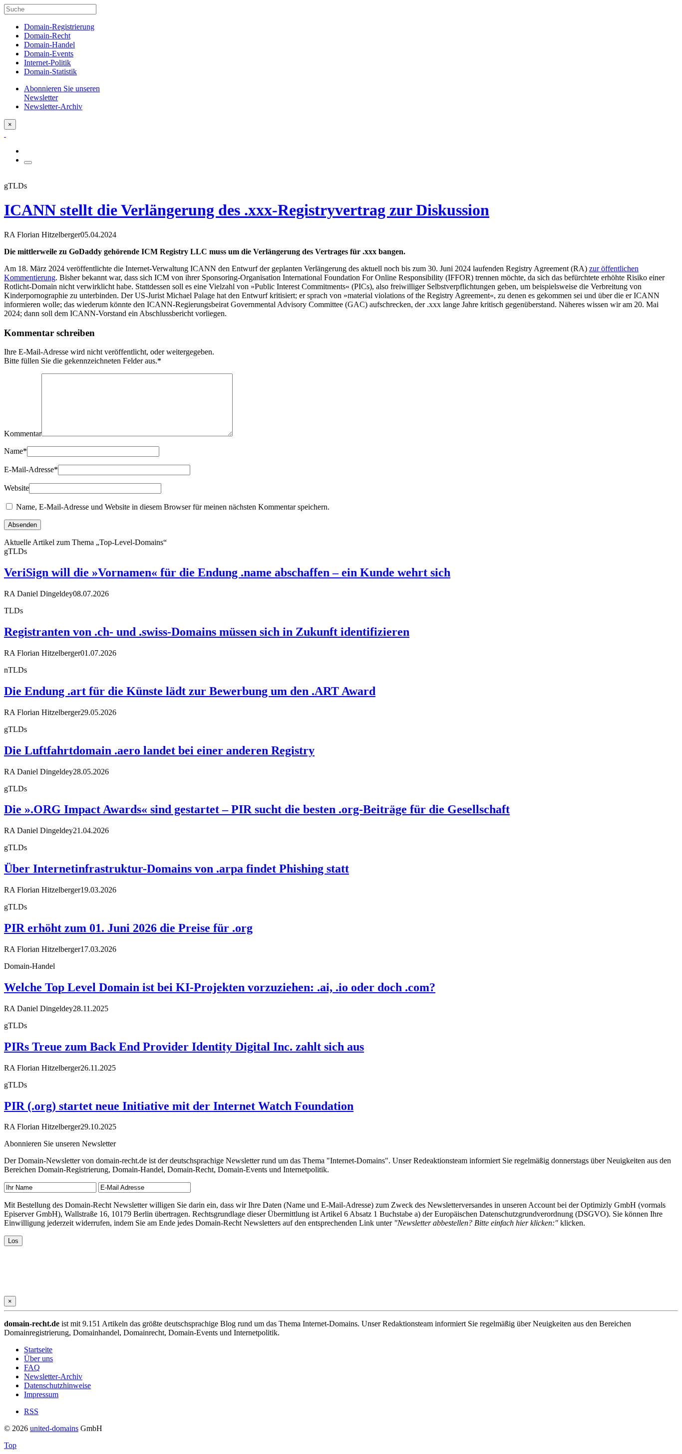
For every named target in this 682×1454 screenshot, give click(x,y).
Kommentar (22, 433)
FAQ (32, 1367)
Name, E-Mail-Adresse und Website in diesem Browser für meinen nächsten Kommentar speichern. (173, 507)
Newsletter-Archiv (53, 1376)
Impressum (41, 1394)
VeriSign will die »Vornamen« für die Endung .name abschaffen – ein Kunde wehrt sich (227, 572)
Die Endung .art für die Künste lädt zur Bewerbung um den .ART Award (189, 691)
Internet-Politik (47, 62)
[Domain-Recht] (5, 134)
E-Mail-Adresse (31, 469)
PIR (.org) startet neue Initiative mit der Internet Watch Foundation (178, 1105)
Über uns (38, 1358)
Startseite (38, 1349)
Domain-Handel (49, 44)
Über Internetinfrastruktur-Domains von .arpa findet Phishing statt (176, 868)
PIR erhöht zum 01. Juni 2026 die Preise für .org (128, 927)
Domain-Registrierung (59, 26)
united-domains (54, 1428)
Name (15, 451)
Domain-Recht (47, 35)
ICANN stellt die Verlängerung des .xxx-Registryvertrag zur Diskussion (246, 210)
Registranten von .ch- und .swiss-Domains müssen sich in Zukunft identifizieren (206, 631)
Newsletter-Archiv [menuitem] (53, 106)
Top (10, 1445)
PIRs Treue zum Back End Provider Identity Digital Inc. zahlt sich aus (184, 1046)
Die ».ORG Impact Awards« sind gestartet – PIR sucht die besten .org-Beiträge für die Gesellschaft (257, 809)
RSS (31, 1411)
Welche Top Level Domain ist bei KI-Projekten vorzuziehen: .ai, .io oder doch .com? (219, 987)
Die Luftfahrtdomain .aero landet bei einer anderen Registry (159, 750)
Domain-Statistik (50, 71)
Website (16, 488)
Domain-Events (48, 53)
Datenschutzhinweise (57, 1385)
